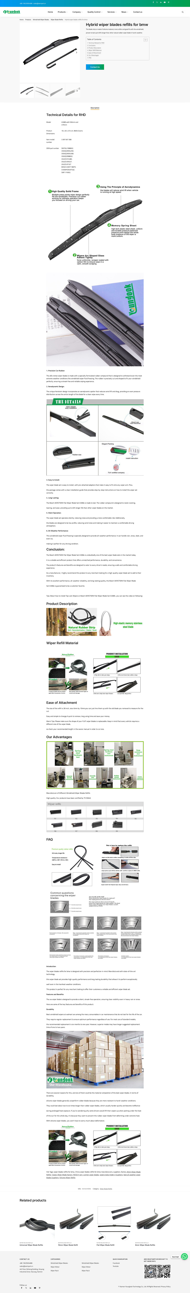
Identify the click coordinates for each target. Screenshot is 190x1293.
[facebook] (153, 2)
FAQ (90, 58)
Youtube (116, 1266)
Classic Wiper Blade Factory (62, 1174)
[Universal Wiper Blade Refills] (37, 1223)
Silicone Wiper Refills (67, 1177)
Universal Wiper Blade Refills (31, 1245)
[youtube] (165, 2)
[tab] (95, 106)
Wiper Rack (55, 1270)
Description (95, 107)
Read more (37, 1248)
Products (28, 19)
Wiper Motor (55, 1267)
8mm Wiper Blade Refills (145, 1245)
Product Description (95, 48)
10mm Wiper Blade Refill (68, 1245)
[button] (76, 52)
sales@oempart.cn (39, 3)
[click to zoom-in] (50, 52)
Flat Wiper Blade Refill (105, 1245)
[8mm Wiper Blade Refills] (152, 1223)
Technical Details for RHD (96, 43)
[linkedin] (161, 2)
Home (22, 19)
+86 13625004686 (26, 3)
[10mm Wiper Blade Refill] (75, 1223)
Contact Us (95, 67)
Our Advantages (94, 55)
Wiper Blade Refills (57, 19)
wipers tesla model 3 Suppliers (111, 1174)
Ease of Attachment (95, 53)
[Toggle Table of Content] (144, 40)
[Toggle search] (184, 12)
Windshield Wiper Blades (41, 19)
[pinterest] (168, 2)
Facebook (116, 1263)
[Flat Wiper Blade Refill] (114, 1223)
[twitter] (157, 2)
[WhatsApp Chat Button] (184, 1256)
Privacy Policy (165, 1286)
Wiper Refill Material (95, 50)
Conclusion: (92, 45)
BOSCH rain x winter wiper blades (86, 1174)
